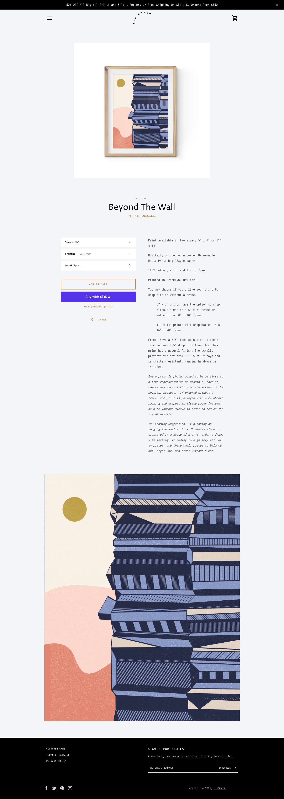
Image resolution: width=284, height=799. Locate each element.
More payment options (98, 306)
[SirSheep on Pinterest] (62, 788)
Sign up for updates (166, 749)
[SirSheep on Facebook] (46, 788)
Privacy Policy (56, 761)
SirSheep (220, 788)
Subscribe (225, 768)
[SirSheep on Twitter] (54, 788)
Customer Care (55, 748)
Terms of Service (58, 755)
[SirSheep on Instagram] (70, 788)
